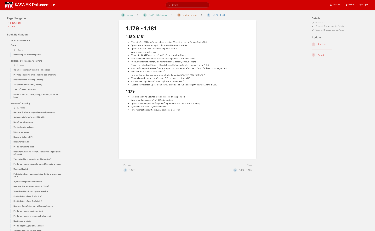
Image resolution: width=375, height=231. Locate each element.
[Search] (169, 5)
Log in (365, 4)
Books (351, 4)
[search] (187, 5)
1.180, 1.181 (16, 23)
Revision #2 (321, 22)
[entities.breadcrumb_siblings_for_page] (201, 15)
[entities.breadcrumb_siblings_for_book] (137, 15)
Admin (341, 26)
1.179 (12, 26)
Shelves (336, 4)
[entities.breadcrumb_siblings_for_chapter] (172, 15)
